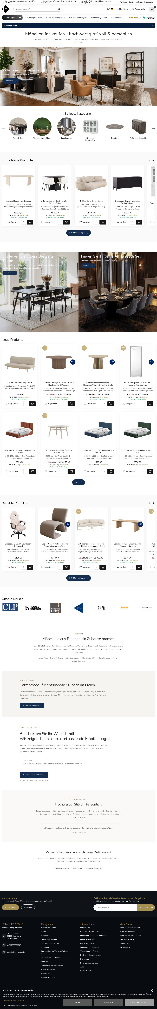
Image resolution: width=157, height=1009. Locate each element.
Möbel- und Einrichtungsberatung (93, 935)
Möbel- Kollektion (48, 969)
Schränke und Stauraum (50, 943)
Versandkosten (24, 215)
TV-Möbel (45, 947)
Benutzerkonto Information (130, 927)
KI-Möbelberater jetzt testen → (34, 775)
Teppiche (44, 962)
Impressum (84, 959)
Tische (43, 931)
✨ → (12, 25)
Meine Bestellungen (127, 931)
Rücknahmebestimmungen (90, 955)
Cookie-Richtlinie (86, 971)
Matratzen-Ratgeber (88, 939)
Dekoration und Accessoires (52, 966)
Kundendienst (116, 17)
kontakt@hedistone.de (16, 952)
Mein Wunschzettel (127, 939)
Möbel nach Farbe (48, 977)
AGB (82, 967)
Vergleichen (12, 222)
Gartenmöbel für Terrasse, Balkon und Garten (56, 952)
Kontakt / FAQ (85, 927)
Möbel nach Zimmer (48, 927)
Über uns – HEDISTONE (89, 931)
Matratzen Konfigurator (55, 17)
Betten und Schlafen (49, 939)
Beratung (28, 907)
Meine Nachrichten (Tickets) (131, 935)
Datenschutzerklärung (89, 963)
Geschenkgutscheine (33, 17)
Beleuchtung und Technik (51, 958)
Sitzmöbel (45, 935)
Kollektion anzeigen (77, 233)
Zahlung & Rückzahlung (89, 947)
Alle (77, 482)
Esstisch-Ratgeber (87, 943)
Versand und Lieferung (89, 951)
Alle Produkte (125, 947)
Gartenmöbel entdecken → (32, 706)
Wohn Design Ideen (99, 17)
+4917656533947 (14, 945)
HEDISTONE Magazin (78, 17)
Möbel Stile (45, 973)
